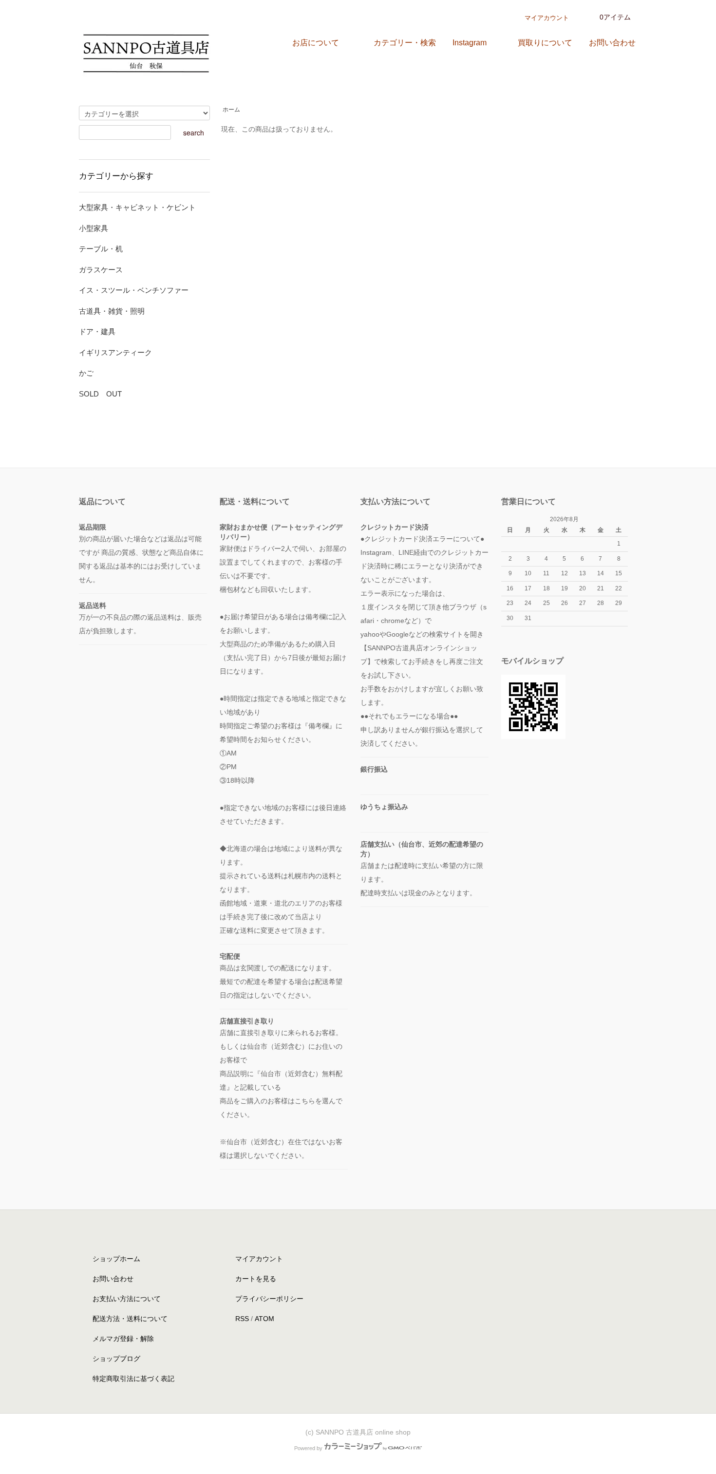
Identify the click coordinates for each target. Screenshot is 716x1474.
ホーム (231, 109)
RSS (242, 1319)
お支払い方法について (127, 1299)
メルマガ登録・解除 (123, 1338)
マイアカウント (547, 17)
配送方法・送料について (130, 1319)
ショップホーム (116, 1259)
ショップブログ (116, 1358)
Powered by (308, 1448)
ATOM (264, 1319)
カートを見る (255, 1279)
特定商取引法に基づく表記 (133, 1378)
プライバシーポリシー (269, 1299)
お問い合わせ (113, 1279)
